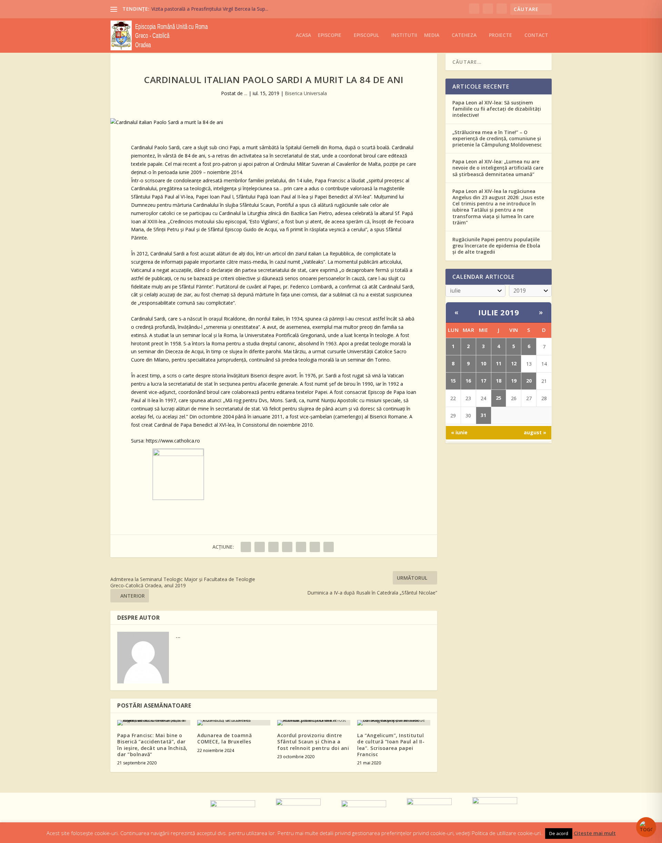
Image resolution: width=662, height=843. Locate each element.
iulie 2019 (498, 312)
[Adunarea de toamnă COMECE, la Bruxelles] (233, 722)
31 (483, 415)
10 (483, 363)
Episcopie (329, 35)
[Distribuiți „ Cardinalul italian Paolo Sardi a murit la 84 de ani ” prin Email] (315, 547)
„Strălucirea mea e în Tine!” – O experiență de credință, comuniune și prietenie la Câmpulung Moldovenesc (497, 138)
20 (529, 380)
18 (498, 380)
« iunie (459, 432)
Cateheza (464, 35)
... (245, 93)
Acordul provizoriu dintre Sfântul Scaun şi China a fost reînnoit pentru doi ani (313, 741)
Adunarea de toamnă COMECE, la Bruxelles (224, 738)
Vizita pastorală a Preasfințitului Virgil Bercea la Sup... (209, 9)
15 (453, 380)
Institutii (404, 35)
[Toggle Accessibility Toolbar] (646, 827)
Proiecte (500, 35)
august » (535, 432)
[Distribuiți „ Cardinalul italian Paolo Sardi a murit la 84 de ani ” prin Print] (328, 547)
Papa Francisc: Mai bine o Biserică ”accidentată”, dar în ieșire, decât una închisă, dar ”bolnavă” (152, 745)
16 (468, 380)
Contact (536, 35)
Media (431, 35)
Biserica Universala (306, 93)
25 (498, 398)
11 (498, 363)
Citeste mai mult (595, 833)
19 (513, 380)
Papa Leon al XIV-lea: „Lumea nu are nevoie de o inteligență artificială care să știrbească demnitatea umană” (497, 167)
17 (483, 380)
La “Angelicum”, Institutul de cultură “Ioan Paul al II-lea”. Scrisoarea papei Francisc (390, 745)
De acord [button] (558, 833)
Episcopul (366, 35)
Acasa (303, 35)
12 (513, 363)
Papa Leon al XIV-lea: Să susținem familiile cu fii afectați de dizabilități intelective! (496, 108)
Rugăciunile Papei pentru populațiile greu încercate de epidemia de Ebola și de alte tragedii (496, 245)
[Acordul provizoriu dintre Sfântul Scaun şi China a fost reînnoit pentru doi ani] (313, 722)
